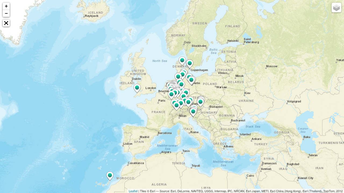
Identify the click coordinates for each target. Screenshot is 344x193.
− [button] (6, 13)
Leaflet (133, 191)
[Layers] (336, 7)
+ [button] (6, 6)
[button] (6, 23)
